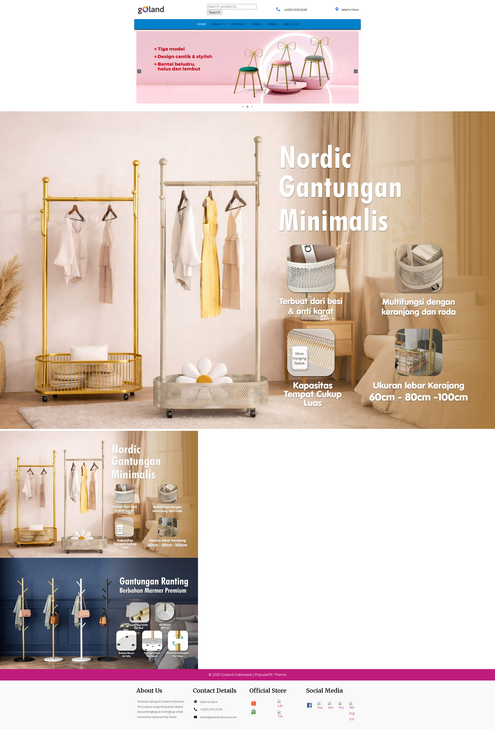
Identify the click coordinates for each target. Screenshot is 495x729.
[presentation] (139, 71)
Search (215, 12)
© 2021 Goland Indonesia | (232, 675)
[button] (243, 107)
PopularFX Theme (270, 675)
